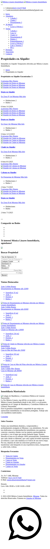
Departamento (16, 22)
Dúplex (13, 39)
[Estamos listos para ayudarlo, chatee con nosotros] (25, 547)
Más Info (22, 97)
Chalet (13, 20)
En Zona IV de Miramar (10, 97)
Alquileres (9, 16)
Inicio (8, 14)
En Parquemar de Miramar (11, 177)
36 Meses (9, 25)
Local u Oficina (16, 27)
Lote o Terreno (16, 45)
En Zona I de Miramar (9, 124)
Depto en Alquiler (8, 92)
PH (12, 48)
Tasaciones (10, 52)
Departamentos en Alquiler (15, 464)
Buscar (4, 275)
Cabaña (13, 18)
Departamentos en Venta (14, 458)
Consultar (4, 417)
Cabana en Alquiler (8, 172)
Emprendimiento (17, 41)
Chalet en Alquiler (8, 147)
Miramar (36, 496)
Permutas (9, 50)
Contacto (9, 54)
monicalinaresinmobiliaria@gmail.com (21, 480)
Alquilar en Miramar (33, 498)
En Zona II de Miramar (9, 152)
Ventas (8, 29)
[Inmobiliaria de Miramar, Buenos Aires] (12, 2)
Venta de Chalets (12, 456)
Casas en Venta (11, 460)
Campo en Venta (12, 466)
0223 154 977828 (19, 8)
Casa (13, 33)
